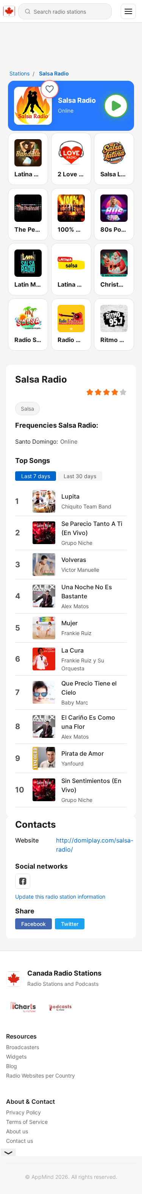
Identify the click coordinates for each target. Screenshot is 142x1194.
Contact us (19, 1141)
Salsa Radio (54, 73)
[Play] (116, 106)
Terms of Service (27, 1122)
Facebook (33, 924)
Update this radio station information (60, 896)
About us (17, 1131)
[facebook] (22, 881)
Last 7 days (35, 475)
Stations (19, 73)
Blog (11, 1066)
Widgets (16, 1056)
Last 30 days (80, 475)
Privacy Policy (23, 1112)
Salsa (27, 408)
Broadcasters (22, 1047)
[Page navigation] (128, 11)
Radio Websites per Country (40, 1075)
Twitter (69, 924)
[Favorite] (50, 89)
